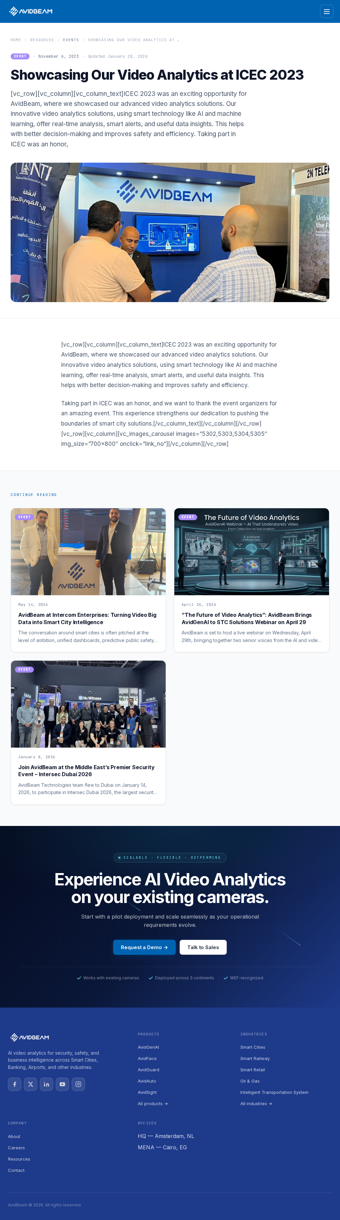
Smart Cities (252, 1047)
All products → (153, 1103)
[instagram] (78, 1084)
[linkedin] (46, 1084)
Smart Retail (252, 1069)
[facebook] (14, 1084)
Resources (42, 40)
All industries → (256, 1103)
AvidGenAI (148, 1047)
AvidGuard (148, 1069)
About (14, 1136)
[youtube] (62, 1084)
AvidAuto (147, 1081)
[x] (30, 1084)
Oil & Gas (250, 1081)
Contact (16, 1170)
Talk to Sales (203, 947)
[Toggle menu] (326, 11)
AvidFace (147, 1058)
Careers (16, 1147)
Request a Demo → (144, 947)
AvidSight (147, 1092)
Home (16, 40)
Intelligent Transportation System (274, 1092)
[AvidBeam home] (31, 11)
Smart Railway (255, 1058)
